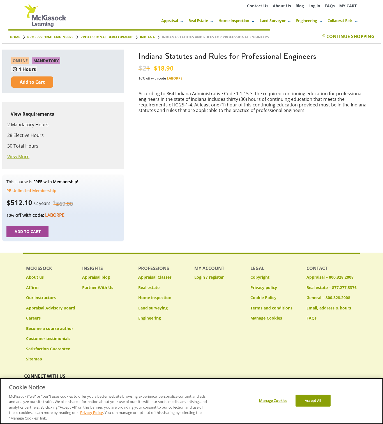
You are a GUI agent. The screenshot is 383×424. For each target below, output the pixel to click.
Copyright (259, 277)
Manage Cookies (266, 318)
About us (35, 277)
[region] (191, 401)
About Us (282, 5)
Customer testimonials (48, 338)
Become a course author (49, 328)
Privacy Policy (91, 412)
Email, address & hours (328, 308)
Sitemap (34, 359)
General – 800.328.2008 (328, 297)
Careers (33, 318)
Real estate (149, 287)
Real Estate (198, 20)
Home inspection (154, 297)
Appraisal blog (96, 277)
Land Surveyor (272, 20)
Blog (300, 5)
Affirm (32, 287)
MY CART (348, 5)
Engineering (306, 20)
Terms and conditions (271, 308)
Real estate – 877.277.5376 (331, 287)
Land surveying (153, 308)
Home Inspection (233, 20)
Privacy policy (263, 287)
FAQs (330, 5)
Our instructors (41, 297)
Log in (314, 5)
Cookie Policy (263, 297)
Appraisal (169, 20)
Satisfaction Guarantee (48, 348)
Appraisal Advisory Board (50, 308)
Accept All (313, 400)
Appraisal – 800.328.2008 (330, 277)
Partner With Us (97, 287)
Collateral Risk (340, 20)
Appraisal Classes (155, 277)
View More (18, 156)
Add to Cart (32, 82)
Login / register (209, 277)
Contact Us (257, 5)
